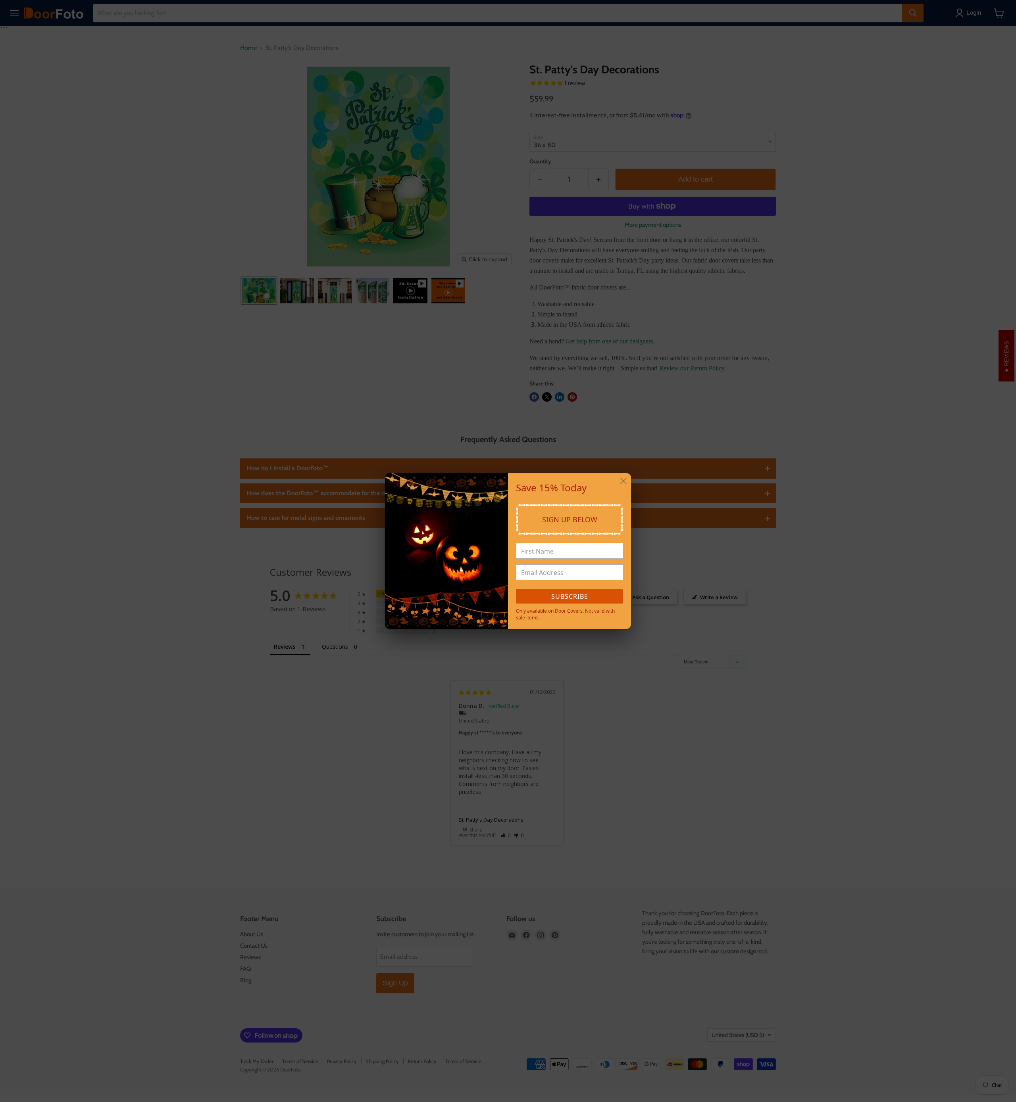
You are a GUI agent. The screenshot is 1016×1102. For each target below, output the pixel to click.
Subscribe (569, 596)
